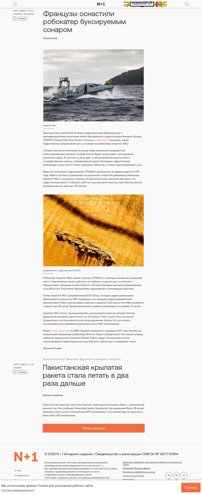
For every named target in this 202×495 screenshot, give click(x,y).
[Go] (15, 4)
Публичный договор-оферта (136, 468)
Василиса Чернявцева (53, 395)
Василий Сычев (50, 38)
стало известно (60, 330)
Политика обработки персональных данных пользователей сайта (152, 463)
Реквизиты (128, 479)
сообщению (101, 140)
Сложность (21, 475)
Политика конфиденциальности (17, 490)
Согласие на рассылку (133, 475)
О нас (18, 470)
